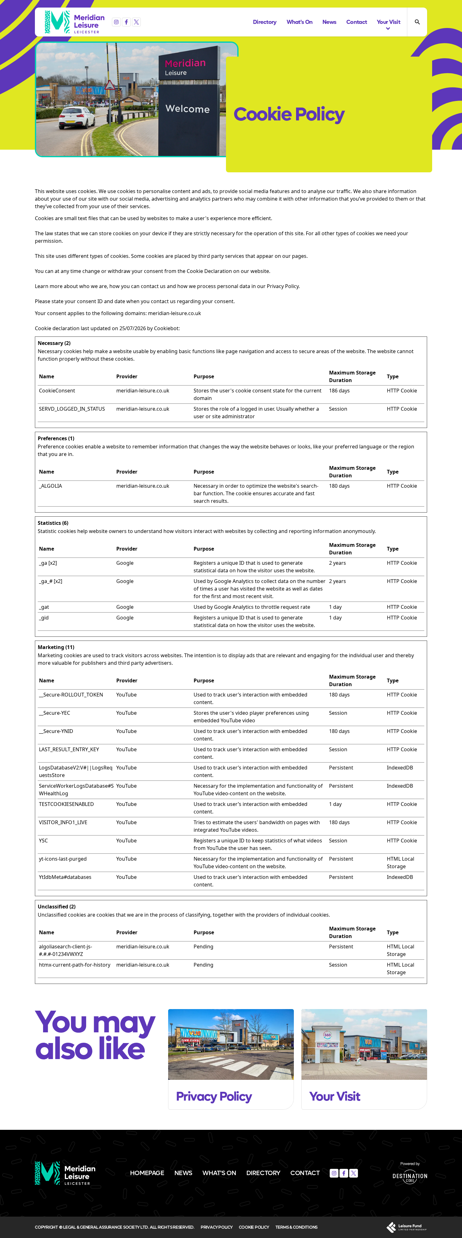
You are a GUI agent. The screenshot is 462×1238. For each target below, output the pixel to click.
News (183, 1173)
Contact (305, 1173)
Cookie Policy (254, 1227)
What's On (219, 1173)
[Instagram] (116, 22)
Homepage (147, 1173)
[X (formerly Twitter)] (136, 22)
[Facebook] (126, 22)
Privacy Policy (217, 1227)
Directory (263, 1173)
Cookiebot (166, 328)
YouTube (126, 694)
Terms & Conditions (296, 1227)
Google (125, 562)
